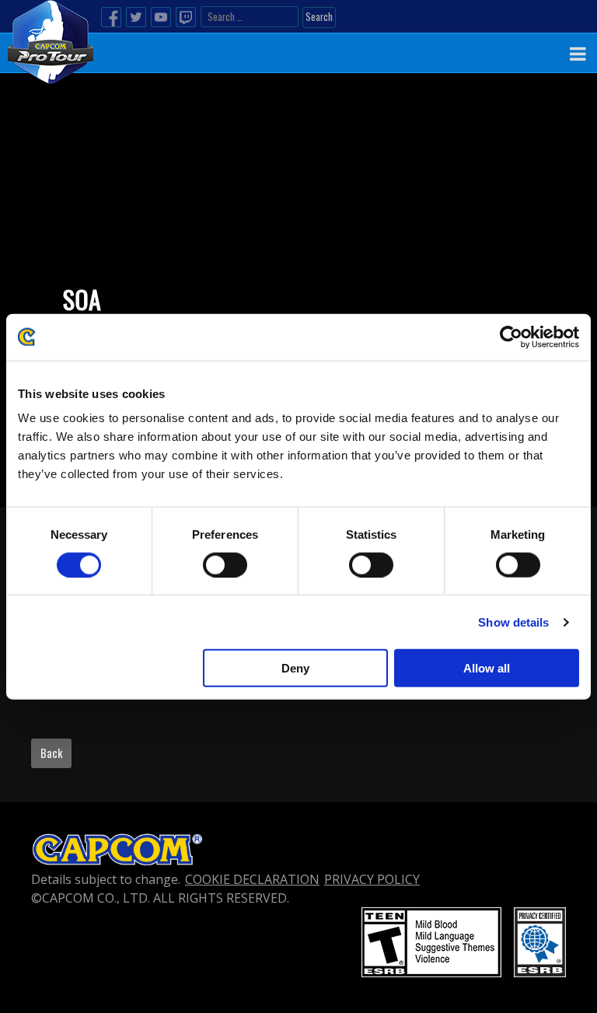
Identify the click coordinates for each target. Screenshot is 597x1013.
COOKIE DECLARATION (252, 879)
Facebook (111, 17)
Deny (295, 668)
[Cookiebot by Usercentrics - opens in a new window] (511, 336)
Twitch (186, 17)
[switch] (225, 564)
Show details (513, 621)
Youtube (161, 17)
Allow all (486, 668)
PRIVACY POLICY (372, 879)
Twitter (136, 17)
